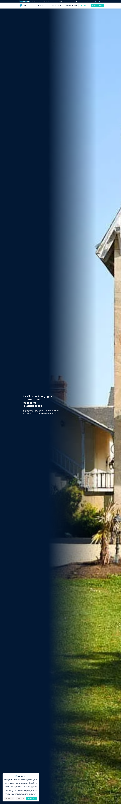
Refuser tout (9, 798)
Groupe (46, 1)
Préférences (20, 798)
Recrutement (61, 1)
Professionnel (25, 1)
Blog (75, 1)
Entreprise (34, 1)
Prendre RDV (84, 5)
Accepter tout (32, 798)
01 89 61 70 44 (98, 5)
